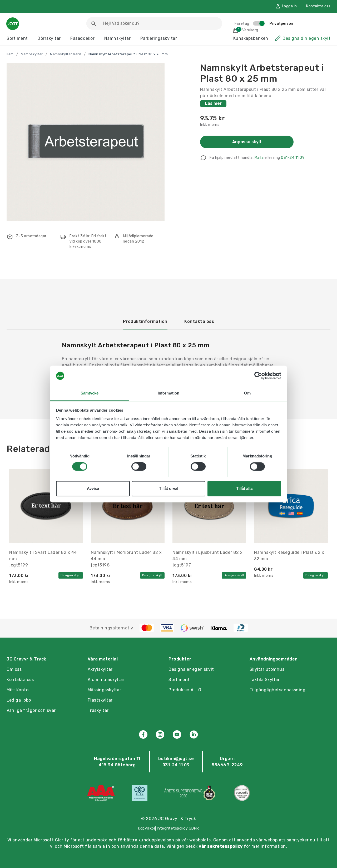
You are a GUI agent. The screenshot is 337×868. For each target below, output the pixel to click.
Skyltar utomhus (267, 669)
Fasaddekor (82, 38)
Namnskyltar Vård (65, 54)
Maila (259, 157)
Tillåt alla (244, 488)
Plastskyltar (100, 700)
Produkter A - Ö (184, 689)
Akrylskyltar (100, 669)
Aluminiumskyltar (106, 679)
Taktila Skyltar (265, 679)
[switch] (138, 466)
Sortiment (17, 38)
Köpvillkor (146, 828)
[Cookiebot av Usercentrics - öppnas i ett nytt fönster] (258, 376)
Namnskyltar (117, 38)
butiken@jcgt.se (176, 758)
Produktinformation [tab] (145, 321)
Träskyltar (98, 710)
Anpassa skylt (247, 141)
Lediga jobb (19, 700)
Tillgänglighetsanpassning (278, 689)
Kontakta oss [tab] (199, 321)
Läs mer (213, 103)
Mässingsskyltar (104, 689)
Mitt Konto (17, 689)
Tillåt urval (168, 488)
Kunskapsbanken (250, 38)
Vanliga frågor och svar (31, 710)
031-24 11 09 (293, 157)
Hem (10, 54)
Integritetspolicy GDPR (178, 828)
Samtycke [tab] (90, 393)
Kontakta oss (318, 6)
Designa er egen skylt (191, 669)
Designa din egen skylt (306, 38)
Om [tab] (247, 393)
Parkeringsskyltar (158, 38)
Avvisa (93, 488)
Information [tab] (168, 393)
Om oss (14, 669)
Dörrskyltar (49, 38)
